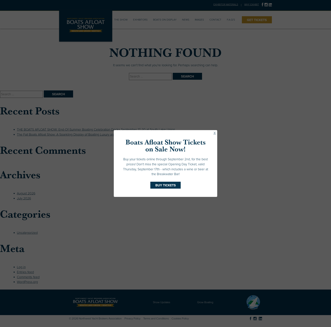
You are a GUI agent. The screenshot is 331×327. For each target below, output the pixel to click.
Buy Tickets (165, 185)
